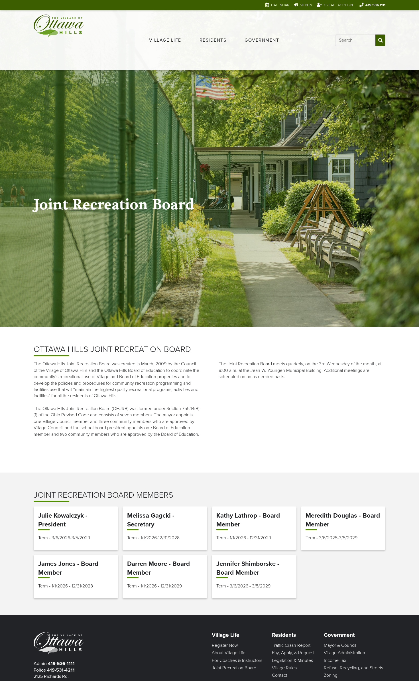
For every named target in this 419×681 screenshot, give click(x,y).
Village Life (165, 40)
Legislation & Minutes (292, 660)
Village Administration (344, 653)
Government (262, 40)
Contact (279, 675)
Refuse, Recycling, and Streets (353, 668)
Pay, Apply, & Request (293, 653)
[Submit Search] (380, 40)
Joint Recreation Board (72, 208)
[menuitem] (165, 40)
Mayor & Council (340, 645)
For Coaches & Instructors (237, 660)
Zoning (330, 675)
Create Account (339, 5)
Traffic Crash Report (291, 645)
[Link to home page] (59, 40)
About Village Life (228, 653)
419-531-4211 (61, 670)
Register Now (225, 645)
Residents (213, 40)
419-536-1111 (61, 663)
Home (40, 208)
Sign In (306, 5)
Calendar (280, 5)
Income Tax (335, 660)
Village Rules (284, 668)
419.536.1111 (375, 5)
